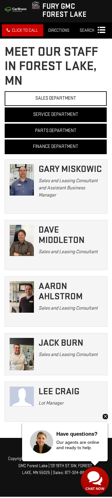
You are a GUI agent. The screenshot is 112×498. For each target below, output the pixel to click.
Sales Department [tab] (55, 98)
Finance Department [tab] (55, 146)
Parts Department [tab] (56, 131)
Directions (58, 30)
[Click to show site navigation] (101, 30)
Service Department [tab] (55, 114)
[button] (22, 30)
